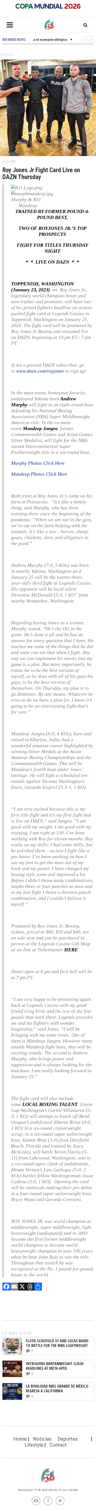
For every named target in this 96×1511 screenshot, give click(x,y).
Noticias (42, 1439)
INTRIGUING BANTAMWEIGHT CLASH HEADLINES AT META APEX (54, 1366)
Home (20, 1439)
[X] (22, 1287)
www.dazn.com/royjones (40, 371)
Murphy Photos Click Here (37, 463)
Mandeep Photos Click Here (39, 474)
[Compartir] (38, 1287)
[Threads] (30, 1287)
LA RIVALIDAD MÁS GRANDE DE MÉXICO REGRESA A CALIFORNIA (57, 1388)
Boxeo (8, 54)
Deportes (68, 1439)
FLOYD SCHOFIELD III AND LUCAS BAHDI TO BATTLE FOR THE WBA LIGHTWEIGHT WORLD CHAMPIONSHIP (57, 1345)
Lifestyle (34, 1445)
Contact (58, 1445)
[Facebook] (6, 1287)
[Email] (14, 1287)
